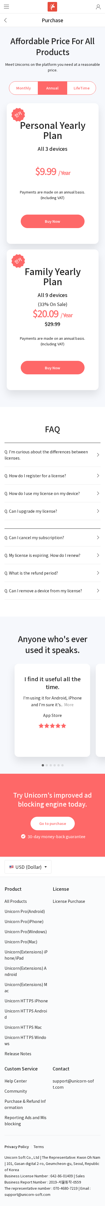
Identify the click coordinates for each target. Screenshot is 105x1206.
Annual (52, 88)
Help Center (15, 1081)
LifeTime (82, 88)
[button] (98, 7)
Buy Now (52, 221)
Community (15, 1091)
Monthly (23, 88)
